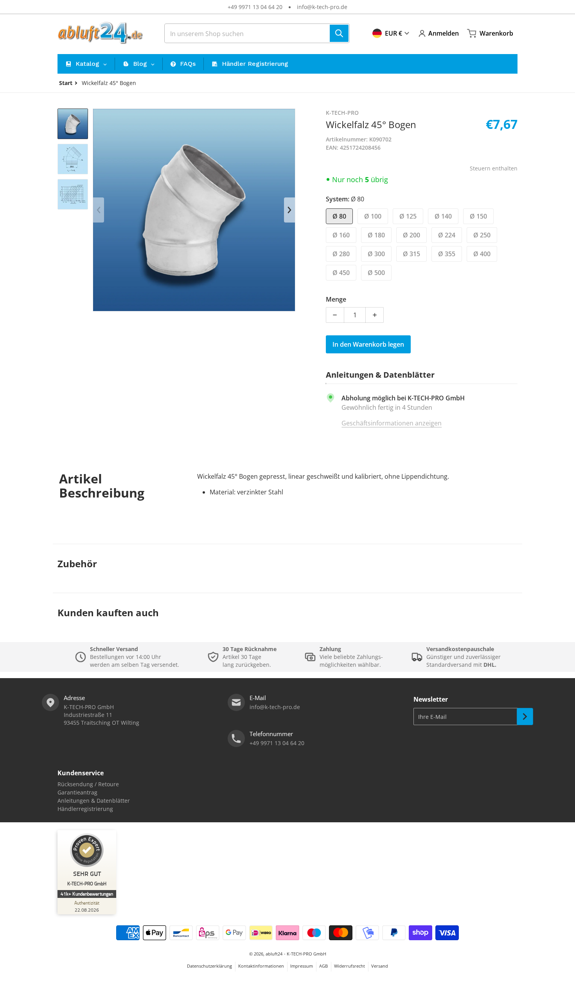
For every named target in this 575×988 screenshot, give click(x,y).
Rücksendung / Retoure (88, 784)
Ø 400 (482, 254)
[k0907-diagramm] (73, 194)
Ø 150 (478, 216)
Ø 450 (341, 272)
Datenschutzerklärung (209, 966)
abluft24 (274, 954)
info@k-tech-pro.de (322, 7)
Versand (379, 966)
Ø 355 (446, 254)
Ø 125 (408, 216)
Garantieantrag (77, 792)
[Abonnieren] (525, 716)
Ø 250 (482, 235)
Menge (336, 299)
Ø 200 (411, 235)
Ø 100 (372, 216)
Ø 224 (446, 235)
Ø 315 (411, 254)
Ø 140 (443, 216)
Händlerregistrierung (85, 808)
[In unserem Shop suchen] (339, 33)
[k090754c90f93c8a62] (73, 124)
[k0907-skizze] (73, 159)
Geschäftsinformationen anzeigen (391, 423)
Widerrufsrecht (349, 966)
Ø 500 (376, 272)
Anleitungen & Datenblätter (94, 800)
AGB (323, 966)
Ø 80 (339, 216)
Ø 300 (376, 254)
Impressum (301, 966)
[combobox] (257, 33)
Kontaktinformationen (261, 966)
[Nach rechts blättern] (289, 210)
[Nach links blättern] (98, 210)
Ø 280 (341, 254)
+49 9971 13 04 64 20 (255, 7)
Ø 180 (376, 235)
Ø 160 (341, 235)
